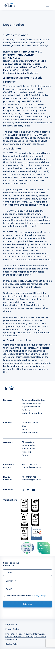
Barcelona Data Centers (33, 400)
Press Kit (26, 452)
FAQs (24, 429)
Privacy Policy (39, 595)
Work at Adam (29, 445)
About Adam (28, 442)
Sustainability (28, 448)
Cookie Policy (11, 644)
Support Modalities (31, 406)
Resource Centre (30, 422)
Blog (24, 426)
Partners (26, 410)
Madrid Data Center (31, 403)
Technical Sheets (30, 432)
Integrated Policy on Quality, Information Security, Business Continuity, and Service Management (25, 636)
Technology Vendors (32, 413)
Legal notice (11, 624)
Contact (26, 455)
